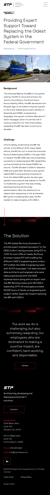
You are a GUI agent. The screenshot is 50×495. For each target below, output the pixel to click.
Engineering (9, 48)
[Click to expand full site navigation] (45, 4)
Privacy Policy (26, 477)
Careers (25, 365)
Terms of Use (9, 477)
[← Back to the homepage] (8, 387)
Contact (14, 409)
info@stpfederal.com (18, 452)
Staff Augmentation (27, 48)
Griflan (12, 484)
